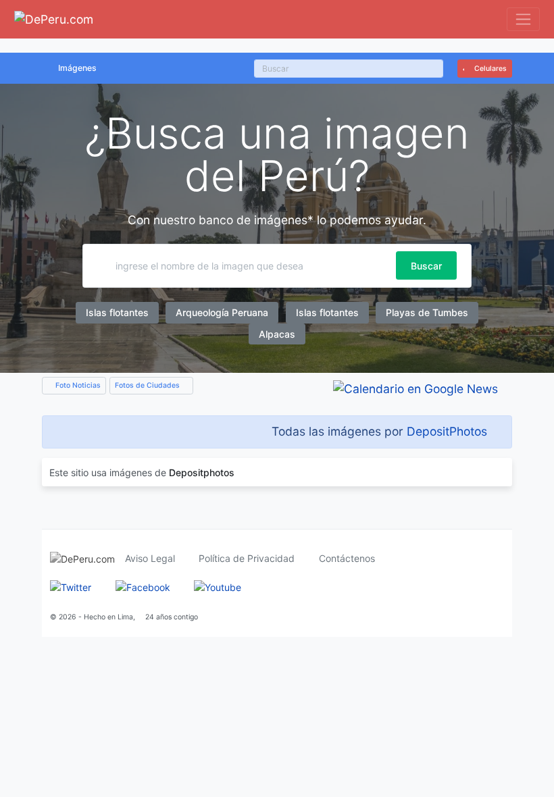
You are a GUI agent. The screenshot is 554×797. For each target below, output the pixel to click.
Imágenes (77, 68)
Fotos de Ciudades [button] (148, 385)
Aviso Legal (150, 558)
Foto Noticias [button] (77, 385)
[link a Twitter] (70, 586)
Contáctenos (347, 558)
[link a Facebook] (143, 586)
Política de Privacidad (247, 558)
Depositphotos (201, 472)
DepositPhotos (447, 431)
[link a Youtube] (217, 586)
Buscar (426, 266)
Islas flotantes (117, 312)
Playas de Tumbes (427, 312)
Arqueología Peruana (222, 312)
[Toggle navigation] (523, 19)
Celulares (489, 68)
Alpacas (277, 334)
